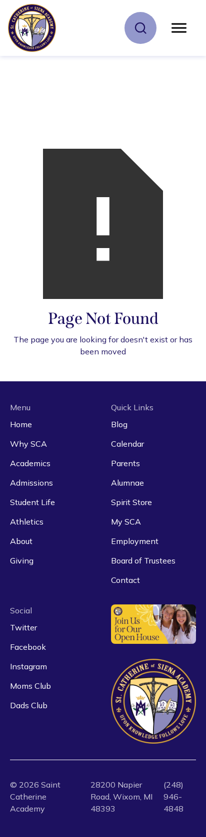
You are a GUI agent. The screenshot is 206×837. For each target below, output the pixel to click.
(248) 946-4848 (174, 797)
